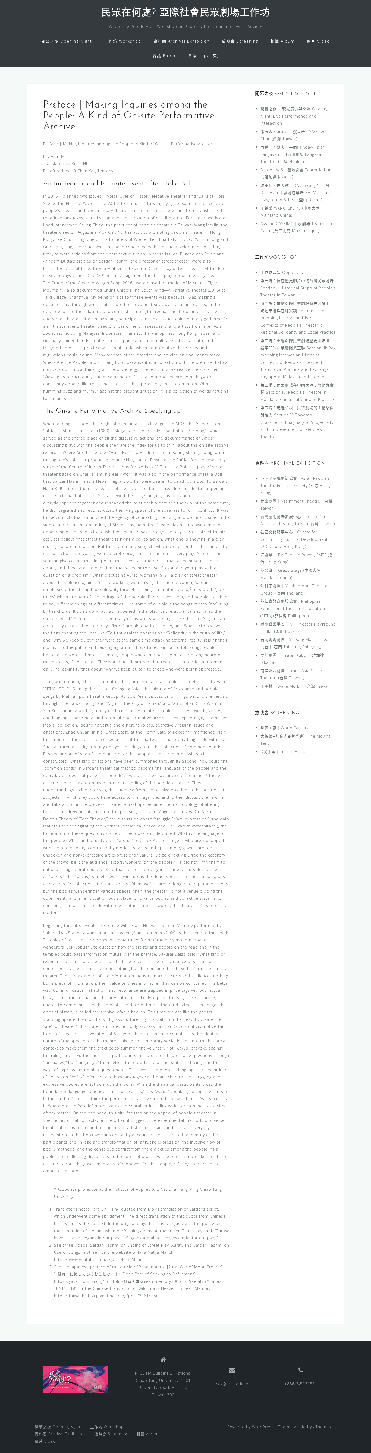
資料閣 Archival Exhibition (181, 41)
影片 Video (318, 41)
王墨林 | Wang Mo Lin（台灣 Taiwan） (297, 686)
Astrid (300, 1426)
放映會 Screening (240, 41)
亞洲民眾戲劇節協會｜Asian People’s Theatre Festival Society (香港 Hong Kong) (295, 485)
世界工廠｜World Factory (284, 727)
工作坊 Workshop (122, 41)
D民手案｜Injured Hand (283, 751)
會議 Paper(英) (203, 55)
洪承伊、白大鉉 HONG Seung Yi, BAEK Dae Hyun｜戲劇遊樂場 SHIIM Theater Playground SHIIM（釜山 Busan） (296, 192)
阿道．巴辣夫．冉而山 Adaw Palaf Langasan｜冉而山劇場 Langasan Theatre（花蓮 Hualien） (292, 154)
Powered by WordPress (250, 1426)
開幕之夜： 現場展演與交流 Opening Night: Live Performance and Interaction (294, 116)
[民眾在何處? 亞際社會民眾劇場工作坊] (75, 1379)
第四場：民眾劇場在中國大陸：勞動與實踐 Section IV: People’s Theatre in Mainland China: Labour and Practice (297, 392)
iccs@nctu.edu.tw (232, 1383)
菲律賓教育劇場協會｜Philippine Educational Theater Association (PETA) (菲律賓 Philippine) (292, 608)
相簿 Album (283, 41)
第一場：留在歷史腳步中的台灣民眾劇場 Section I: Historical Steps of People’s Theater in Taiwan (298, 288)
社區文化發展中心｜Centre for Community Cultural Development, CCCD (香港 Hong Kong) (294, 539)
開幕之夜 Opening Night (66, 41)
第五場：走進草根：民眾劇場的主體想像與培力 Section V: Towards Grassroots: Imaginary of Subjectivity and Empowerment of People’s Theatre (297, 422)
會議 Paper (164, 55)
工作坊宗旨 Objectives (281, 272)
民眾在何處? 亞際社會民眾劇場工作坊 (185, 13)
